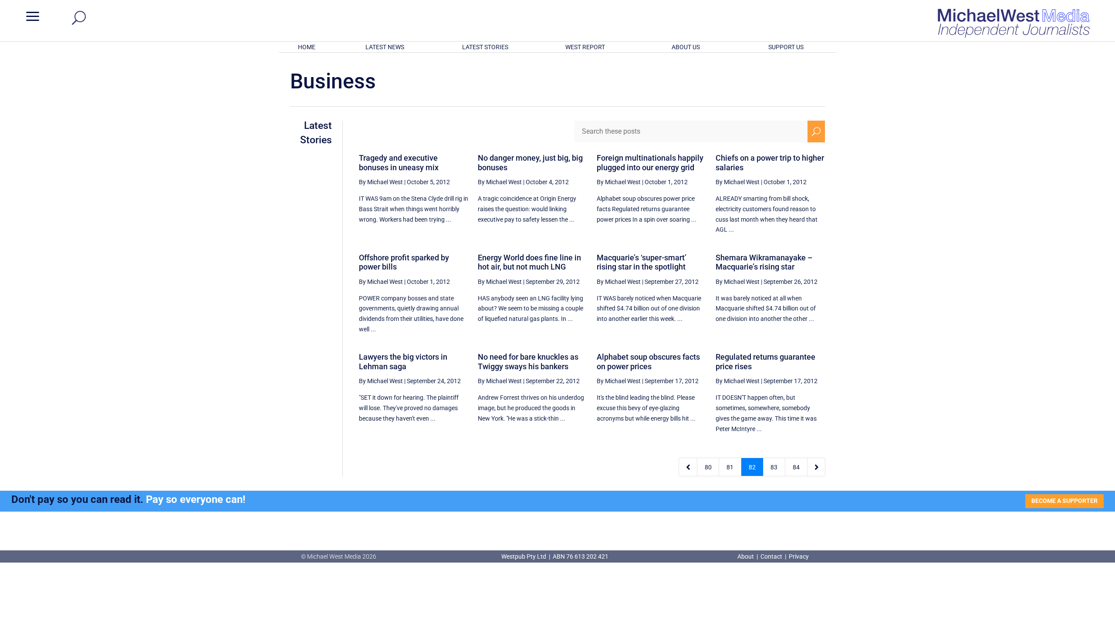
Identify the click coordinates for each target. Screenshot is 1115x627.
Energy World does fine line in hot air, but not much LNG (529, 262)
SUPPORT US (786, 47)
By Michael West (381, 182)
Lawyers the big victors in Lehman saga (403, 361)
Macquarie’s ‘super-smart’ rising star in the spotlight (641, 262)
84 (796, 467)
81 (729, 467)
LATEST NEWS (384, 47)
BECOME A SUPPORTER (1064, 500)
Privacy (799, 556)
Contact (771, 556)
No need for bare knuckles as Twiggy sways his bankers (528, 361)
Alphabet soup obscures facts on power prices (648, 361)
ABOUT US (686, 47)
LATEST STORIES (485, 47)
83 (773, 467)
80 (708, 467)
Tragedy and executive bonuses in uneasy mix (399, 162)
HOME (306, 47)
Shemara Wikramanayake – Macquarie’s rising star (764, 262)
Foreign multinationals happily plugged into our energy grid (650, 162)
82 (752, 467)
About (746, 556)
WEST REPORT (585, 47)
